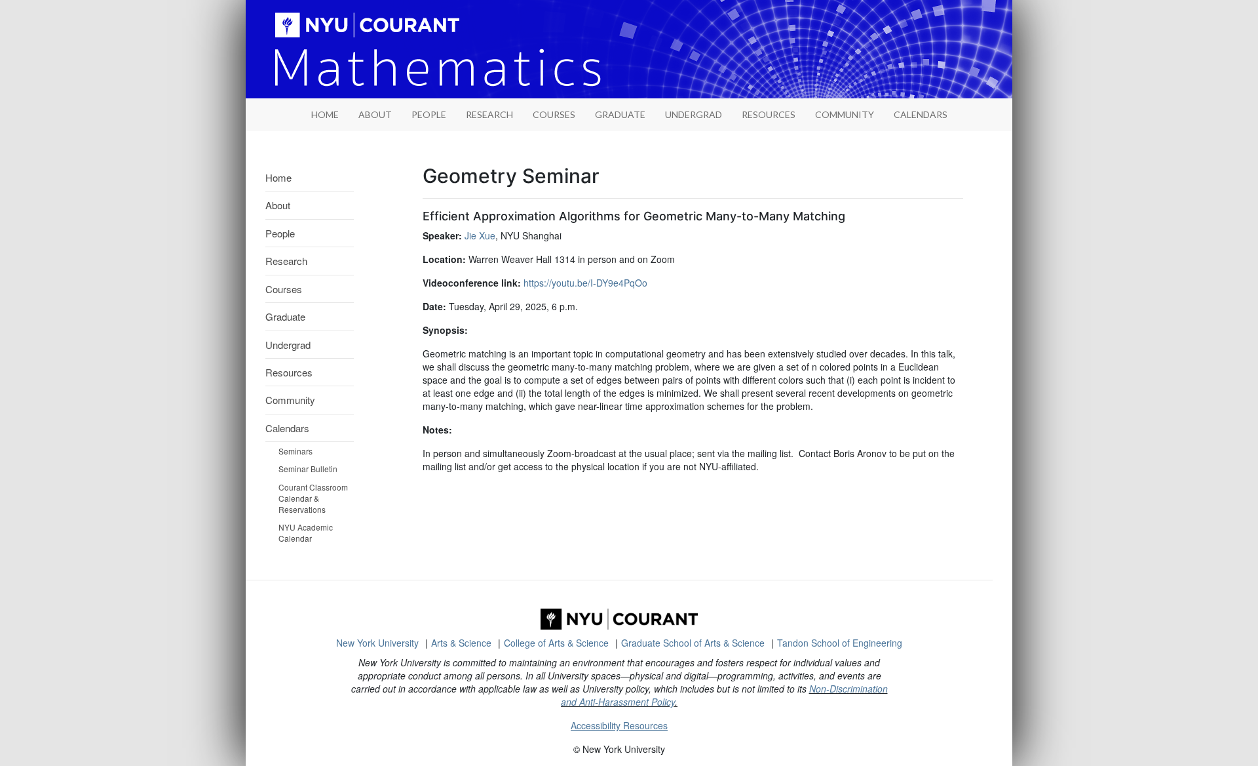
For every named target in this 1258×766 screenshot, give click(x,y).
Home (278, 177)
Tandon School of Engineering (839, 642)
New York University (377, 642)
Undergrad (693, 114)
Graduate (620, 114)
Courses (554, 114)
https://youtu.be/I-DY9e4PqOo (585, 282)
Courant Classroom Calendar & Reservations (313, 498)
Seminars (295, 450)
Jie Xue (480, 235)
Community (844, 114)
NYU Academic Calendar (305, 532)
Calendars (920, 114)
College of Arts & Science (556, 642)
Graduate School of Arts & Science (693, 642)
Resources (768, 114)
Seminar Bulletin (307, 468)
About (375, 114)
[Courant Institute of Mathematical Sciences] (619, 619)
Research (489, 114)
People (428, 114)
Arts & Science (461, 642)
